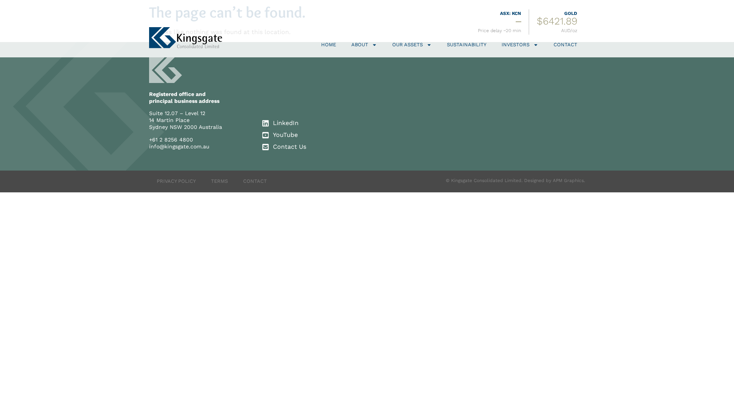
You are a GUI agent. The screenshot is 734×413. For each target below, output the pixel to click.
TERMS (219, 181)
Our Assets (407, 44)
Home (328, 44)
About (359, 44)
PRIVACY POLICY (176, 181)
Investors (515, 44)
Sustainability (466, 44)
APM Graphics (568, 180)
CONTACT (255, 181)
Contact (565, 44)
